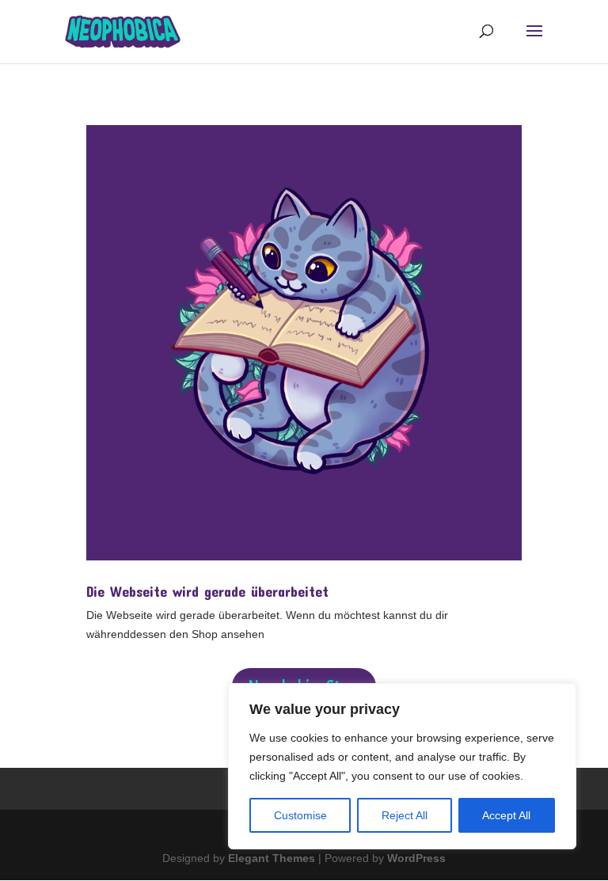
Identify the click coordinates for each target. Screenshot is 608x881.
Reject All (405, 815)
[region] (402, 766)
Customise (300, 815)
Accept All (506, 815)
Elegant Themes (271, 858)
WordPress (416, 858)
